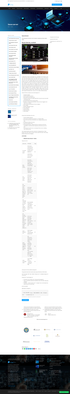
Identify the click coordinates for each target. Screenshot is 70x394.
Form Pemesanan (40, 8)
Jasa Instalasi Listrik (12, 47)
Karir (42, 391)
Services (12, 26)
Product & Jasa (19, 8)
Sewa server (11, 99)
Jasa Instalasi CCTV (12, 61)
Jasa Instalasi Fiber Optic (13, 45)
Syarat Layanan (54, 391)
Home (9, 8)
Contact (55, 8)
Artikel (51, 8)
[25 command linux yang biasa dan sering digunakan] (37, 371)
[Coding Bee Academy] (57, 335)
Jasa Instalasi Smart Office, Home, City (13, 82)
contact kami (24, 275)
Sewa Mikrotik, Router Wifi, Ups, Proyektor (13, 97)
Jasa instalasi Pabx (12, 77)
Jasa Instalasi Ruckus (12, 53)
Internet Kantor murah (13, 40)
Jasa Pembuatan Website (13, 103)
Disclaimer (49, 391)
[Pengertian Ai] (9, 111)
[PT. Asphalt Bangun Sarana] (57, 329)
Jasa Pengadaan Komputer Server (13, 43)
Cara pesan (46, 8)
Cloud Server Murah (12, 71)
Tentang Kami (32, 8)
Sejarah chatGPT (14, 115)
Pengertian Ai (13, 110)
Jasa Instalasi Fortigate (13, 51)
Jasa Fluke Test (11, 69)
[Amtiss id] (47, 329)
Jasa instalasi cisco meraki (13, 49)
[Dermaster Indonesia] (26, 341)
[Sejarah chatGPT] (9, 116)
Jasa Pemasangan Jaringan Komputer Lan (13, 59)
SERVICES (13, 8)
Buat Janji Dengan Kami (57, 4)
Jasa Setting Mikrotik (12, 65)
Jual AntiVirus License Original (14, 67)
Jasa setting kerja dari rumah (14, 75)
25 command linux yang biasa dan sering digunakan (43, 370)
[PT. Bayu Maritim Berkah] (36, 335)
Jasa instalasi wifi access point (14, 38)
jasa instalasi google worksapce (12, 56)
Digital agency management (26, 288)
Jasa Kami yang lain (25, 286)
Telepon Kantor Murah (13, 73)
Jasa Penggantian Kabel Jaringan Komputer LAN (13, 80)
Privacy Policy (59, 391)
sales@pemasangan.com (13, 128)
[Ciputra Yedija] (36, 329)
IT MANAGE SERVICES (12, 63)
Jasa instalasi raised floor (13, 101)
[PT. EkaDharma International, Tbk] (47, 341)
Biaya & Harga (26, 8)
